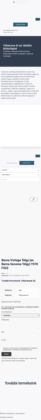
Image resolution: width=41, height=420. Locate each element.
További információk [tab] (10, 281)
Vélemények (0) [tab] (28, 281)
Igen (20, 290)
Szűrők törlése (12, 163)
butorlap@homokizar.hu (10, 30)
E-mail (3, 340)
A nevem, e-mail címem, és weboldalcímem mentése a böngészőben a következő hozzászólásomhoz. (20, 348)
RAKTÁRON (25, 275)
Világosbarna (23, 295)
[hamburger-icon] (38, 19)
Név (3, 332)
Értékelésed (5, 320)
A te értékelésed (7, 312)
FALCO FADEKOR (15, 275)
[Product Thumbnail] (34, 199)
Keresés (27, 163)
